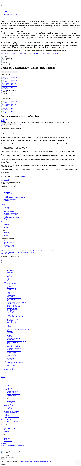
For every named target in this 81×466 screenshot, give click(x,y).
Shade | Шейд (10, 311)
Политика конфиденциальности (9, 252)
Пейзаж (9, 293)
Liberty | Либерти (11, 312)
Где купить (4, 443)
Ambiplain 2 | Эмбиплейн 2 (14, 346)
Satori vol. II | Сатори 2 (13, 319)
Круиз (8, 278)
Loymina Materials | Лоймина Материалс (14, 197)
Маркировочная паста (13, 409)
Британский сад (11, 296)
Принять (3, 464)
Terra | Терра (10, 368)
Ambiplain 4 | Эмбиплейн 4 (14, 328)
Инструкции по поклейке (11, 242)
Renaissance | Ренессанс (13, 322)
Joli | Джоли (10, 359)
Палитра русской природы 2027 (11, 421)
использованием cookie (26, 461)
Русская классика (11, 295)
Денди (8, 292)
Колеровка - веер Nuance (10, 214)
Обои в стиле (7, 200)
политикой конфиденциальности (42, 461)
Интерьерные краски (12, 386)
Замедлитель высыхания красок (15, 407)
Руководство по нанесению (11, 217)
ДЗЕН (22, 445)
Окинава (9, 333)
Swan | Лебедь (10, 356)
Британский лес (11, 299)
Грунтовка (10, 388)
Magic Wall (7, 192)
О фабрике (7, 224)
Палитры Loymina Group (13, 404)
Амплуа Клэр (10, 315)
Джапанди (10, 336)
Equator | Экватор (11, 305)
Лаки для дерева (11, 395)
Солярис (9, 331)
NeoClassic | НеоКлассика (14, 348)
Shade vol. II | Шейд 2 (12, 303)
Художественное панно (13, 306)
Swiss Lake (7, 209)
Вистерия (9, 285)
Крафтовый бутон (12, 280)
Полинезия (10, 332)
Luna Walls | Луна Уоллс (10, 193)
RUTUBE (18, 445)
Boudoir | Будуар (11, 321)
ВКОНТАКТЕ (12, 445)
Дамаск (9, 326)
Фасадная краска (11, 401)
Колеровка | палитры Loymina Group (13, 414)
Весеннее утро (11, 325)
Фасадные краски (11, 392)
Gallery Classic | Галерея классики (16, 313)
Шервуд (9, 286)
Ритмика (9, 349)
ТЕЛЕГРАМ (4, 445)
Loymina (6, 194)
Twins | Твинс (10, 358)
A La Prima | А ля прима (13, 300)
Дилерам (6, 235)
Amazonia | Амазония (12, 309)
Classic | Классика (11, 355)
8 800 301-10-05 (5, 179)
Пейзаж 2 (9, 290)
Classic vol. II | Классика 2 (14, 318)
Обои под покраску (12, 354)
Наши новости (8, 429)
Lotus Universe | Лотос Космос (15, 362)
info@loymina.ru (5, 180)
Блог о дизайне (8, 225)
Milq (5, 210)
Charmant (6, 207)
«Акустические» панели (13, 275)
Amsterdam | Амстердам (13, 343)
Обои (2, 187)
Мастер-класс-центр (9, 428)
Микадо (9, 335)
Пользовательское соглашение (26, 252)
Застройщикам (8, 234)
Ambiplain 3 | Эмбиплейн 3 (14, 338)
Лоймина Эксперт (9, 211)
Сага (8, 279)
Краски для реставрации (13, 394)
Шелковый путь (11, 289)
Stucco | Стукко (11, 365)
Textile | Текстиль (11, 366)
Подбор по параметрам (10, 199)
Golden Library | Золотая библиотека (16, 302)
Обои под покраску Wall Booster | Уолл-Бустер (19, 329)
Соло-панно (10, 272)
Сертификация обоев (9, 245)
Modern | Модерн (11, 352)
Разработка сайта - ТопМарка (8, 253)
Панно (4, 375)
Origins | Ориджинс (12, 308)
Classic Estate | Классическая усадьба (16, 341)
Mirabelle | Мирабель (12, 342)
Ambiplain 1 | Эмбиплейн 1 (14, 351)
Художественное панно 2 (14, 298)
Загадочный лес (11, 283)
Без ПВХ (6, 248)
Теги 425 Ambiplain (6, 419)
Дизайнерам (7, 232)
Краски (3, 204)
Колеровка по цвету (9, 219)
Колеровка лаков (8, 216)
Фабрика (3, 221)
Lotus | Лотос (10, 364)
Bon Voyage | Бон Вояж (13, 345)
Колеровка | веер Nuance (10, 412)
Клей (5, 202)
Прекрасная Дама (11, 288)
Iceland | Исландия (12, 339)
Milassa (6, 196)
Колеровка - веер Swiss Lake (11, 213)
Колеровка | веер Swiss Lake (11, 411)
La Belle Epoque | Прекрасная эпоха (16, 316)
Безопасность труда (9, 246)
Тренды (6, 190)
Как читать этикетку (9, 241)
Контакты (6, 227)
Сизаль (9, 273)
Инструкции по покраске (10, 243)
